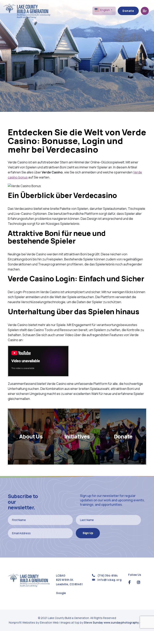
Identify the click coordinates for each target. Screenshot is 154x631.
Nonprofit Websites (22, 622)
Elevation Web (49, 622)
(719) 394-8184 (107, 575)
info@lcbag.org (109, 580)
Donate (128, 11)
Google (61, 593)
